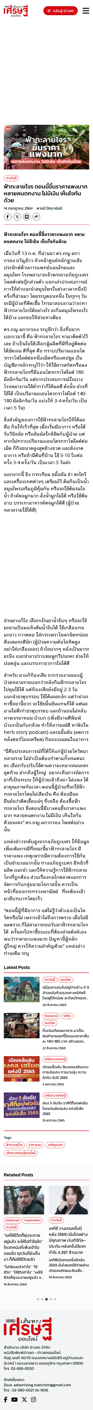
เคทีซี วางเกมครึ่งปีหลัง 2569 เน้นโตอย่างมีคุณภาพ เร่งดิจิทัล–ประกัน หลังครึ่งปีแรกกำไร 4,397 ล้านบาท (68, 1240)
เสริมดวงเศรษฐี (55, 1059)
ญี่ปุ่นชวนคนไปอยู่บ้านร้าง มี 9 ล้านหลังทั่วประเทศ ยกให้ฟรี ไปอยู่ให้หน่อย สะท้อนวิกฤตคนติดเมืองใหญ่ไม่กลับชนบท (65, 995)
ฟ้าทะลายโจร (14, 1144)
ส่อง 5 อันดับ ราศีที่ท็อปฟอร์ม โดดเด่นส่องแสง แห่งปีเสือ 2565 (65, 1108)
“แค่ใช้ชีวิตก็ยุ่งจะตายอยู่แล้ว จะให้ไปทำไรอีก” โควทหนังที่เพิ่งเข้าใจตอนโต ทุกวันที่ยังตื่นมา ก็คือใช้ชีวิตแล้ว (23, 1247)
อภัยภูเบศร (55, 1144)
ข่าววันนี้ (11, 178)
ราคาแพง (35, 1144)
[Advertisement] (46, 71)
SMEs (67, 1015)
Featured (51, 1015)
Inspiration (33, 1220)
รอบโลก (65, 979)
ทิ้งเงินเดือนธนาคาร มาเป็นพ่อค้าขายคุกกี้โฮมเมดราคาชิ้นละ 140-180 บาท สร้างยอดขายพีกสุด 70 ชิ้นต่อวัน (65, 1038)
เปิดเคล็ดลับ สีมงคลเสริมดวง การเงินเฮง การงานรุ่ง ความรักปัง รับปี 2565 (65, 1072)
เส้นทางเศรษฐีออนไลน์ (21, 1152)
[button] (38, 1299)
